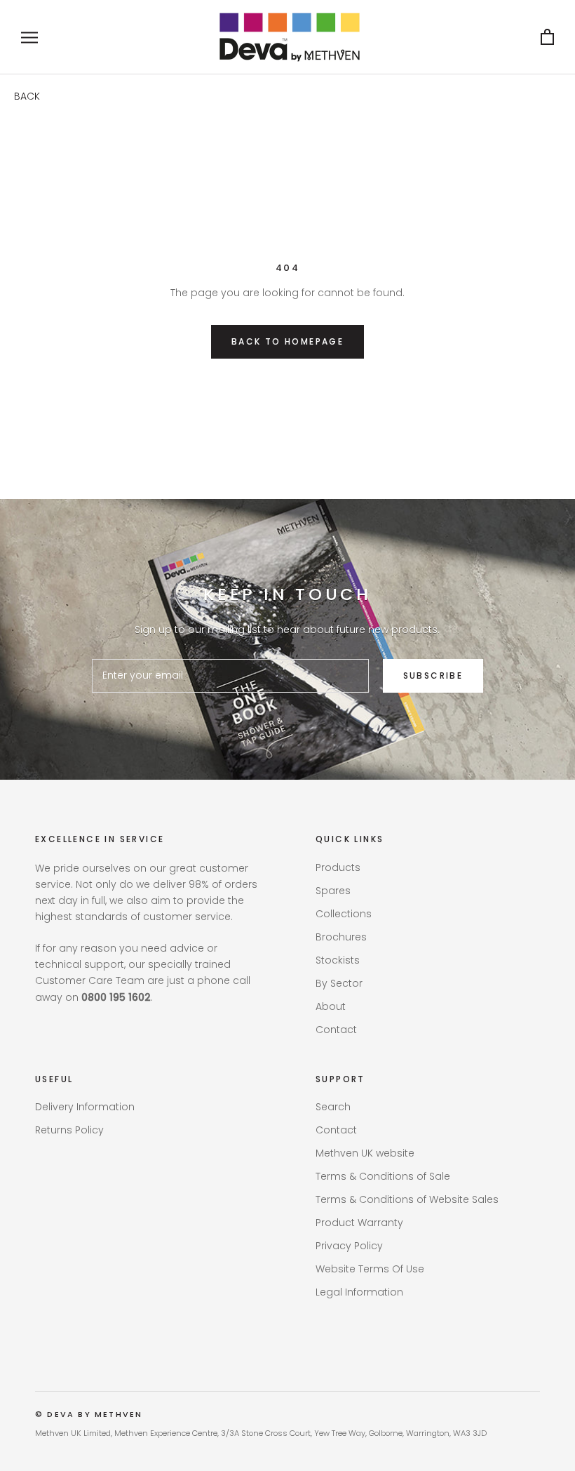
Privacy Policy (349, 1246)
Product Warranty (359, 1223)
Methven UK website (365, 1153)
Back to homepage (287, 341)
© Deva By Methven (88, 1414)
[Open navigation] (29, 38)
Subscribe (433, 675)
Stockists (338, 960)
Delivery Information (85, 1107)
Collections (344, 914)
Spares (333, 891)
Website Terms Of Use (370, 1269)
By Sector (339, 983)
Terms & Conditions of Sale (383, 1176)
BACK (27, 96)
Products (338, 867)
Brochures (341, 937)
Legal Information (359, 1292)
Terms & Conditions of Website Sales (407, 1199)
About (331, 1006)
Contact (336, 1030)
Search (333, 1107)
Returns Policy (69, 1130)
